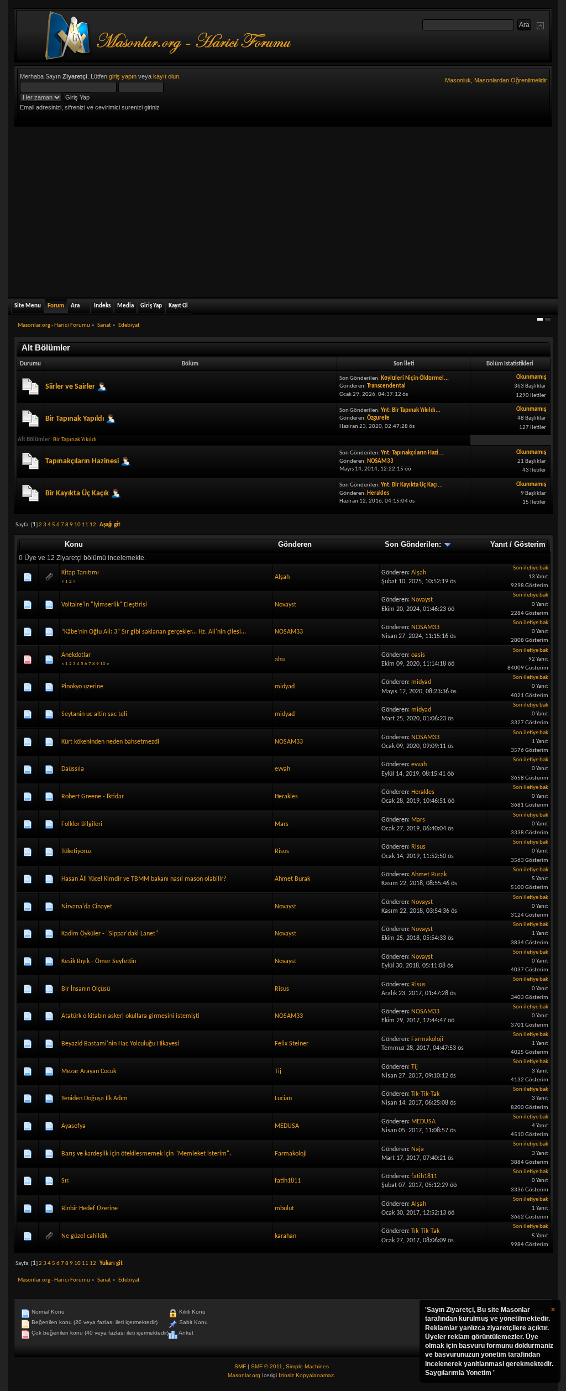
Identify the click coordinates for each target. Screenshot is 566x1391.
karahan (285, 1236)
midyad (285, 686)
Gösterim (530, 544)
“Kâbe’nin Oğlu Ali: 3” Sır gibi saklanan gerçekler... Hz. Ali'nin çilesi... (153, 632)
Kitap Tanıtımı (80, 572)
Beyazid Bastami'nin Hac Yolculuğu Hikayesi (120, 1043)
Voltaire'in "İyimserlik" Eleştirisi (104, 605)
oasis (418, 655)
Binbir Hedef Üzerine (89, 1208)
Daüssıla (72, 769)
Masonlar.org (244, 1375)
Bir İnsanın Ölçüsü (85, 989)
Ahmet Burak (292, 879)
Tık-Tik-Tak (425, 1094)
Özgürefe (378, 418)
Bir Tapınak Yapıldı (74, 418)
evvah (282, 769)
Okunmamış (531, 377)
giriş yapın (123, 76)
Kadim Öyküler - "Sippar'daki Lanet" (109, 933)
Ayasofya (73, 1126)
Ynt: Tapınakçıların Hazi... (412, 453)
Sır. (65, 1181)
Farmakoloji (427, 1039)
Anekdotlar (76, 655)
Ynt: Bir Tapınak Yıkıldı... (411, 410)
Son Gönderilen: (414, 544)
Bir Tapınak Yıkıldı (75, 440)
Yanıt (498, 544)
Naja (417, 1149)
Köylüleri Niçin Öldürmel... (415, 378)
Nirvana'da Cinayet (86, 906)
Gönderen (295, 544)
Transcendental (386, 386)
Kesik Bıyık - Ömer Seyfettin (98, 961)
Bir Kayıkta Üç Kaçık (77, 493)
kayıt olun (166, 76)
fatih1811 (288, 1181)
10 (77, 525)
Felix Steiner (291, 1043)
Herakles (378, 493)
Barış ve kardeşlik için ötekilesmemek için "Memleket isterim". (146, 1154)
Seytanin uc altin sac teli (94, 714)
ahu (280, 659)
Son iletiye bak (530, 568)
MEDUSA (287, 1126)
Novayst (285, 605)
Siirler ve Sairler (70, 386)
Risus (282, 851)
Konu (74, 544)
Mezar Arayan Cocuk (88, 1071)
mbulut (284, 1208)
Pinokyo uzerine (82, 686)
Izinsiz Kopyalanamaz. (307, 1375)
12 (93, 525)
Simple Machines (307, 1366)
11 (85, 525)
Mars (282, 824)
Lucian (283, 1098)
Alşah (282, 577)
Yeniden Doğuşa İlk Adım (94, 1098)
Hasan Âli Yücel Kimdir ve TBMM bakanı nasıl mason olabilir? (144, 879)
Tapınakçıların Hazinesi (82, 461)
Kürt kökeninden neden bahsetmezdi (110, 742)
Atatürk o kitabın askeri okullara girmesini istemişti (130, 1016)
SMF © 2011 (266, 1366)
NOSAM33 (380, 461)
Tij (278, 1071)
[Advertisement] (283, 209)
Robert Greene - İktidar (92, 796)
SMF (240, 1366)
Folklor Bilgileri (81, 824)
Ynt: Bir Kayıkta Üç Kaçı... (412, 485)
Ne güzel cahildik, (85, 1236)
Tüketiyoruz (76, 851)
